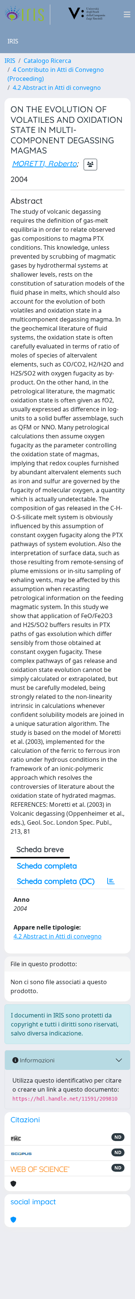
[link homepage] (27, 14)
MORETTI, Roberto (44, 163)
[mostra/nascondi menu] (127, 14)
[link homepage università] (87, 14)
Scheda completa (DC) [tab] (55, 881)
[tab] (111, 881)
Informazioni (36, 1060)
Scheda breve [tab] (40, 849)
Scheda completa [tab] (47, 865)
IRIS (9, 61)
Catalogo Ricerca (47, 61)
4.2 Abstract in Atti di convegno (57, 87)
